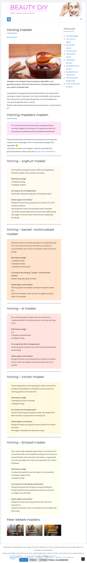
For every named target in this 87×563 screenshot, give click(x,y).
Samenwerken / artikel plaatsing (21, 557)
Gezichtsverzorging (32, 556)
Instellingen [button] (43, 560)
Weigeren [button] (33, 560)
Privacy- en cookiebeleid (64, 557)
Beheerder (13, 37)
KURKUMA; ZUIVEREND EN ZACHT (53, 532)
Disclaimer (49, 557)
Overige (13, 558)
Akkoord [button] (24, 560)
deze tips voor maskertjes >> (45, 151)
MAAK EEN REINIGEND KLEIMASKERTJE (34, 532)
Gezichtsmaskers (16, 556)
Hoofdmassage (72, 36)
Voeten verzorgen (49, 556)
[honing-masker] (35, 61)
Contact (39, 557)
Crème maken (71, 51)
